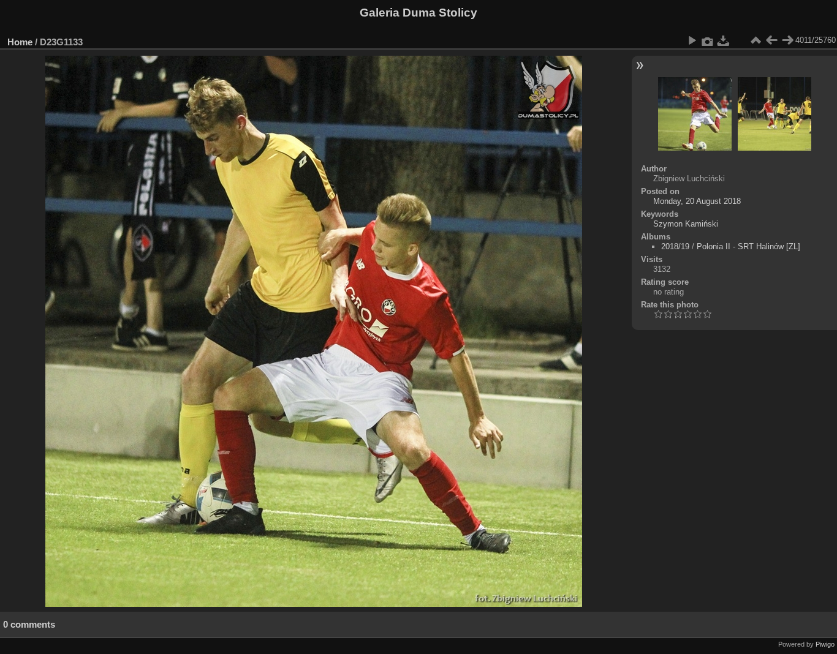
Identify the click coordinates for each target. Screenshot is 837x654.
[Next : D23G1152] (787, 40)
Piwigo (825, 644)
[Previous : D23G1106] (771, 40)
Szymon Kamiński (685, 223)
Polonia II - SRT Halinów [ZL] (748, 246)
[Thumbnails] (755, 40)
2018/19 (675, 246)
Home (19, 42)
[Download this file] (724, 40)
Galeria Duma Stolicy (418, 12)
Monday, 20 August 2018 (697, 201)
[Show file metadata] (708, 40)
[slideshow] (692, 40)
